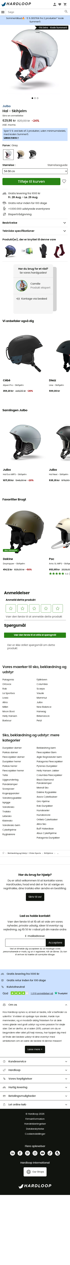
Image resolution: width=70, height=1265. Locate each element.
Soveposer (8, 789)
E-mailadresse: (35, 936)
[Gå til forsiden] (5, 853)
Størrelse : (8, 165)
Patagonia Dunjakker (48, 838)
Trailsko (6, 812)
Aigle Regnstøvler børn (49, 757)
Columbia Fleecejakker (49, 775)
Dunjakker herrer (11, 761)
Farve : (10, 145)
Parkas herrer (9, 766)
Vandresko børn (11, 825)
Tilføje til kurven (31, 181)
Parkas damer (10, 752)
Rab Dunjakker (45, 806)
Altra (4, 702)
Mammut (42, 698)
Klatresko (7, 821)
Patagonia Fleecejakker (50, 761)
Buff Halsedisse (45, 829)
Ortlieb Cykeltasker (47, 820)
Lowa (5, 698)
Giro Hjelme (43, 801)
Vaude (40, 693)
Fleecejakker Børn (46, 752)
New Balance (44, 707)
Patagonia (8, 680)
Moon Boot (8, 711)
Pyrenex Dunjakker (47, 766)
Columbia (42, 684)
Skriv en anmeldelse (12, 116)
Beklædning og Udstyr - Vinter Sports (24, 853)
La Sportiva (8, 693)
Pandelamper (10, 784)
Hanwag (41, 711)
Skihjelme (48, 853)
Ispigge (6, 802)
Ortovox (6, 684)
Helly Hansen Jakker (48, 771)
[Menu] (3, 12)
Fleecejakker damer (13, 757)
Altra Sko (41, 824)
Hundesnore (43, 815)
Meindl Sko (43, 788)
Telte (5, 775)
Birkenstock (43, 716)
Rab (4, 689)
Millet (5, 707)
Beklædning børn (46, 748)
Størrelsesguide (58, 165)
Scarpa (41, 689)
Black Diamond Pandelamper (45, 781)
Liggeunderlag (10, 780)
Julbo (6, 106)
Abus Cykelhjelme (47, 833)
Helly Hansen (9, 716)
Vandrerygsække (11, 798)
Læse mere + (11, 138)
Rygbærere (8, 834)
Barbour (6, 721)
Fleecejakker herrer (13, 771)
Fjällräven (42, 680)
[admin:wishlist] (64, 181)
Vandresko (8, 807)
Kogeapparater (10, 793)
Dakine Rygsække (46, 792)
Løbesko (7, 816)
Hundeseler (43, 810)
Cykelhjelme (9, 830)
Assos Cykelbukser (47, 797)
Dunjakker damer (12, 748)
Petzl (39, 721)
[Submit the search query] (66, 12)
